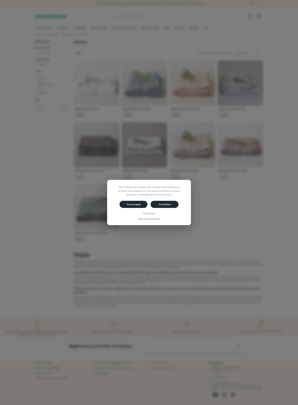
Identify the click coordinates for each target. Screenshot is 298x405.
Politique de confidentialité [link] (149, 218)
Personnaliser (149, 213)
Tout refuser (164, 204)
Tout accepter (133, 204)
